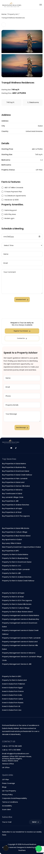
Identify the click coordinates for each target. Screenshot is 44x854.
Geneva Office (8, 764)
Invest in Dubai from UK (11, 706)
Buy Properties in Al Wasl (11, 512)
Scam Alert (6, 809)
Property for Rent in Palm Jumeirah (16, 569)
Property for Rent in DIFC (11, 676)
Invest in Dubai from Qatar (12, 699)
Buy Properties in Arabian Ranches (15, 505)
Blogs (4, 787)
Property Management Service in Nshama (18, 653)
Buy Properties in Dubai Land (13, 482)
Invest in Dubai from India (12, 695)
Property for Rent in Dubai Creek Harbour (18, 580)
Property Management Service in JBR (16, 664)
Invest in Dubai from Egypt (12, 687)
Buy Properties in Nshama (12, 490)
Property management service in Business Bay (20, 619)
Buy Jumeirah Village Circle (12, 497)
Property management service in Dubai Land (19, 641)
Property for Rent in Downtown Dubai (16, 562)
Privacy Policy (7, 794)
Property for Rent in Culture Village (15, 608)
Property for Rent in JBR (11, 573)
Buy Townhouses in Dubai (12, 493)
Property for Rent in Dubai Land (14, 680)
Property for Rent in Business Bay (15, 558)
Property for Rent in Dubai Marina (15, 554)
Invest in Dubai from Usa (11, 710)
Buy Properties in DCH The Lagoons (16, 516)
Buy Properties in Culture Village (14, 532)
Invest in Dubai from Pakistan (13, 684)
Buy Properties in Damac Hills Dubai (16, 486)
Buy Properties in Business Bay (14, 467)
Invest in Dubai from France (13, 691)
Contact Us (21, 338)
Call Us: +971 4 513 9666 (11, 750)
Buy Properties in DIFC (10, 551)
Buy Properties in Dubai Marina (14, 463)
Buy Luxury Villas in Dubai (11, 543)
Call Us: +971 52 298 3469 (12, 746)
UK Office (6, 767)
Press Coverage (8, 783)
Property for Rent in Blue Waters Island (17, 612)
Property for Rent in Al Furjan (13, 593)
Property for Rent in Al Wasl (13, 597)
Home (3, 14)
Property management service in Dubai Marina (20, 615)
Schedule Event (21, 299)
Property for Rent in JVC (11, 566)
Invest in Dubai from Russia (12, 702)
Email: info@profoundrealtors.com (15, 753)
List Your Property (9, 791)
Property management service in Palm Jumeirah (21, 638)
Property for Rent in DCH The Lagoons (17, 600)
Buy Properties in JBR (10, 501)
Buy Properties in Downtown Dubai (15, 471)
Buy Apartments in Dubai (12, 539)
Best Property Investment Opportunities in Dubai (21, 547)
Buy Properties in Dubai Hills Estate (15, 528)
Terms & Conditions (10, 802)
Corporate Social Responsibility (14, 798)
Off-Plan (5, 779)
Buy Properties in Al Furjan (12, 508)
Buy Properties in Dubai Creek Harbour (17, 475)
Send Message (21, 427)
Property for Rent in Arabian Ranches (16, 577)
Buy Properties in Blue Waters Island (16, 536)
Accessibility (7, 806)
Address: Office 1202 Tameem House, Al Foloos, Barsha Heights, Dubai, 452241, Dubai (17, 758)
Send (34, 822)
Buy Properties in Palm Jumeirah (14, 478)
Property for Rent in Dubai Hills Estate (16, 604)
